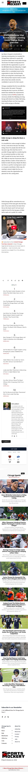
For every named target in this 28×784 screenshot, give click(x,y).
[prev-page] (11, 697)
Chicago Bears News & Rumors (13, 31)
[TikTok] (5, 717)
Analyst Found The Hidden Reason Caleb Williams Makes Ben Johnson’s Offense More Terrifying (14, 604)
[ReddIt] (13, 45)
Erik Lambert (9, 49)
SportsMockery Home (14, 770)
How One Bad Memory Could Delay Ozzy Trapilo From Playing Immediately (14, 659)
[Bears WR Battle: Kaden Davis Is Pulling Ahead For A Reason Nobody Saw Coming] (14, 486)
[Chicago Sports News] (14, 3)
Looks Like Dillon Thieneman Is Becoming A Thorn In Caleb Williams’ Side (14, 685)
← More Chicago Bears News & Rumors (13, 768)
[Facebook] (6, 45)
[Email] (17, 45)
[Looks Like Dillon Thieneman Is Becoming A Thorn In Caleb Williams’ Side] (14, 675)
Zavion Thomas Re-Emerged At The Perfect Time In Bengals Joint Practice (14, 578)
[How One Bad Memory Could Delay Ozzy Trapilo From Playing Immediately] (14, 649)
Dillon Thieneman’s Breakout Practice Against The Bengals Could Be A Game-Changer (14, 524)
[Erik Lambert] (3, 49)
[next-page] (16, 697)
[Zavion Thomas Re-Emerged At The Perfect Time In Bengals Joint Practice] (14, 568)
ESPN (14, 94)
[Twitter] (10, 45)
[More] (21, 45)
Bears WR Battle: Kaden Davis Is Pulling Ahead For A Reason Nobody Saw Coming (14, 496)
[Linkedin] (14, 435)
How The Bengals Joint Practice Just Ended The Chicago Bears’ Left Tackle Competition (14, 632)
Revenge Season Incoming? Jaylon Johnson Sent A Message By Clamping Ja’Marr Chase (14, 551)
